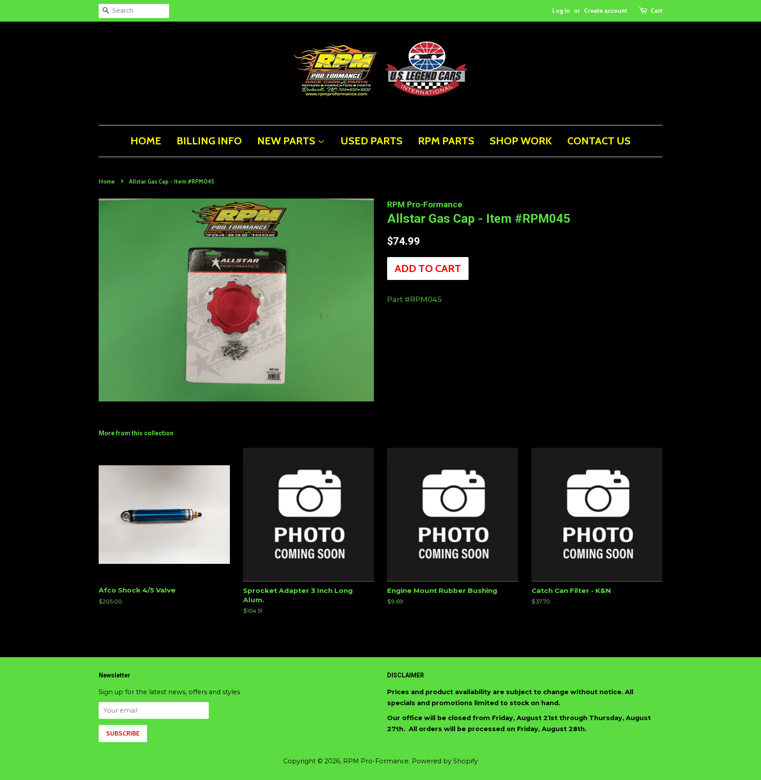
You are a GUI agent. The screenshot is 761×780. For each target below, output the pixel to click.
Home (107, 181)
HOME (145, 140)
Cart (656, 11)
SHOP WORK (521, 140)
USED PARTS (371, 140)
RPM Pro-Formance (376, 761)
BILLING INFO (209, 140)
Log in (561, 11)
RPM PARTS (446, 140)
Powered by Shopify (445, 761)
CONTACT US (599, 140)
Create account (605, 11)
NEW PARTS (287, 140)
